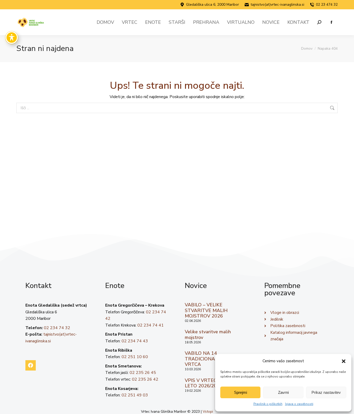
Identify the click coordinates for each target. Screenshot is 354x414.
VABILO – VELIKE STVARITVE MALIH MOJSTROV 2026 (206, 310)
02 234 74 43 (135, 341)
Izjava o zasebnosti (299, 404)
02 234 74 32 (57, 328)
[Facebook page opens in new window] (331, 22)
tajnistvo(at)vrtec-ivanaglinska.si (277, 4)
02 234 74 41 (150, 325)
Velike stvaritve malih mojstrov (208, 335)
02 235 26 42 (145, 379)
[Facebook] (30, 365)
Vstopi (208, 411)
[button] (343, 361)
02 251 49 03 (135, 395)
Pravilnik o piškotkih (267, 404)
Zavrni (283, 392)
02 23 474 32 (327, 4)
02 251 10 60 (135, 357)
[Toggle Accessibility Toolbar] (11, 37)
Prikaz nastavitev (326, 392)
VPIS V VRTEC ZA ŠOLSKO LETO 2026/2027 (214, 383)
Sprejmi (240, 392)
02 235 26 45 (143, 372)
